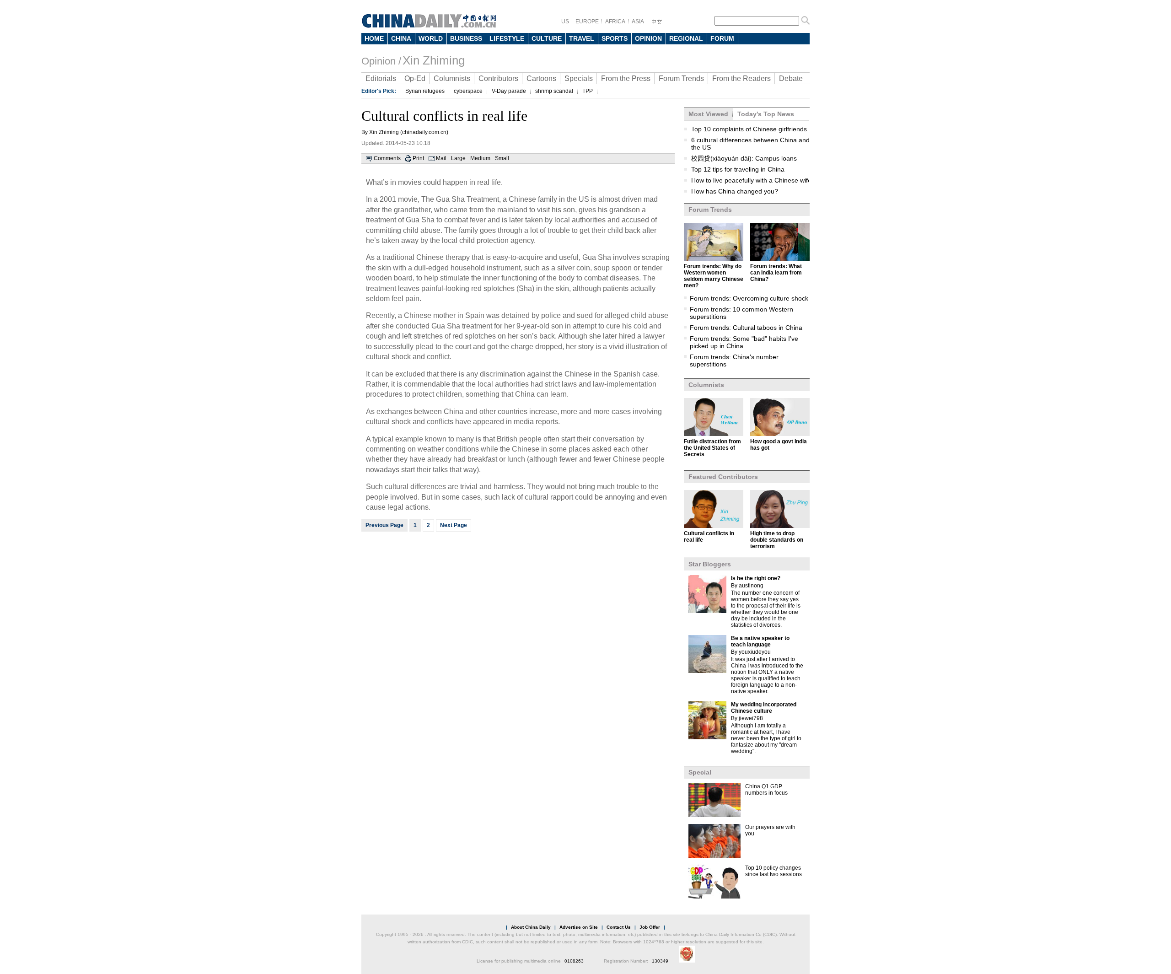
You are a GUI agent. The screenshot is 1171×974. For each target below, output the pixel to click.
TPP (587, 91)
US (565, 21)
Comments (387, 158)
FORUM (722, 38)
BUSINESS (466, 38)
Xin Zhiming (434, 60)
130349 (660, 960)
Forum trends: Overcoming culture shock (749, 298)
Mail (441, 158)
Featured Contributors (723, 476)
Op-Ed (414, 78)
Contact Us (619, 927)
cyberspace (468, 91)
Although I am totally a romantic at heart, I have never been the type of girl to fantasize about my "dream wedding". (766, 738)
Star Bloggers (709, 564)
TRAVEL (581, 38)
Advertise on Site (578, 927)
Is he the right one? (755, 578)
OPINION (648, 38)
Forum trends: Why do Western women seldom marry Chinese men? (713, 276)
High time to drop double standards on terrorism (776, 539)
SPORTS (615, 38)
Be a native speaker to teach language (760, 641)
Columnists (452, 78)
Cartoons (541, 78)
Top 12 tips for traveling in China (737, 169)
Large (458, 158)
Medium (480, 158)
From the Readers (741, 78)
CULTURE (547, 38)
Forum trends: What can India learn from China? (776, 272)
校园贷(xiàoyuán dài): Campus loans (744, 158)
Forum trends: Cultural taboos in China (746, 327)
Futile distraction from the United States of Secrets (712, 447)
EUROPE (587, 21)
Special (699, 772)
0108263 (574, 960)
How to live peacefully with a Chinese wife (751, 180)
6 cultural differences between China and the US (750, 143)
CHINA (401, 38)
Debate (791, 78)
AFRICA (615, 21)
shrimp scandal (554, 91)
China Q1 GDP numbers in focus (766, 789)
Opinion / (381, 61)
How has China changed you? (734, 191)
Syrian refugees (425, 91)
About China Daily (531, 927)
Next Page (453, 525)
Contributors (498, 78)
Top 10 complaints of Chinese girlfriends (749, 129)
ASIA (638, 21)
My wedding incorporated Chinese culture (763, 707)
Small (502, 158)
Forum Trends (681, 78)
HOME (374, 38)
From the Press (625, 78)
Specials (578, 78)
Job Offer (649, 927)
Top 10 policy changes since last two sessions (773, 871)
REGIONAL (686, 38)
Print (418, 158)
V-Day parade (509, 91)
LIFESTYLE (506, 38)
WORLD (431, 38)
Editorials (380, 78)
